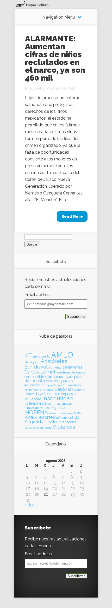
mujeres (67, 413)
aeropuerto (41, 356)
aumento (55, 367)
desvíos (52, 381)
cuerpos (73, 376)
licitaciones (33, 403)
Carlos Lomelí (40, 372)
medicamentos (37, 407)
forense (48, 390)
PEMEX (30, 417)
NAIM (78, 413)
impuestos (69, 394)
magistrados (63, 403)
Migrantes (58, 408)
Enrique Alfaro (52, 385)
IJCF (57, 394)
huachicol (44, 394)
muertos (55, 413)
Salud (74, 417)
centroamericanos (71, 372)
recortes (46, 417)
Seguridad (35, 421)
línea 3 (48, 403)
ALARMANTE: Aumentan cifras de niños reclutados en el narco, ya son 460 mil (55, 58)
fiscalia (37, 389)
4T (28, 355)
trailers (53, 422)
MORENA (36, 412)
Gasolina (62, 389)
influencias (32, 399)
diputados (66, 381)
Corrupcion (54, 377)
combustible (34, 377)
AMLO (62, 354)
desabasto (34, 380)
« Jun (29, 505)
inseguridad (57, 398)
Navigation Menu (58, 17)
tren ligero (44, 427)
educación (32, 385)
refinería (61, 418)
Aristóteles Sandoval (45, 364)
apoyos (32, 361)
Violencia (64, 427)
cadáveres (72, 367)
